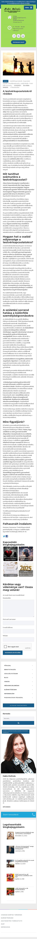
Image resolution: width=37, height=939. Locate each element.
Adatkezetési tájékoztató (11, 921)
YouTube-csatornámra (20, 517)
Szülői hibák (24, 83)
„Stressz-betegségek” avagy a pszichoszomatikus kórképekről (24, 848)
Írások (5, 81)
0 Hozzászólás (14, 87)
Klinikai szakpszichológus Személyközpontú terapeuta (15, 731)
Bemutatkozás (10, 669)
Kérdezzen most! (18, 42)
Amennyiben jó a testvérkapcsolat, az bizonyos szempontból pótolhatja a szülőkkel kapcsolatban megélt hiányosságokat (18, 288)
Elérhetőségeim (10, 689)
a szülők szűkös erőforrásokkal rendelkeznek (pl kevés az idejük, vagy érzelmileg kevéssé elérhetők (16, 163)
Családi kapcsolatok (16, 81)
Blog (6, 677)
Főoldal (7, 665)
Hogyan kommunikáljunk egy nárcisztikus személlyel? (24, 833)
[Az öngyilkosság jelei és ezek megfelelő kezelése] (11, 865)
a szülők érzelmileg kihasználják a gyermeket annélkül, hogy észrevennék (17, 460)
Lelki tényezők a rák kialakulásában (21, 889)
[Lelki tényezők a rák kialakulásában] (11, 893)
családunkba (21, 101)
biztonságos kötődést (10, 272)
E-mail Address (8, 627)
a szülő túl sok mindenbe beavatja (19, 474)
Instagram (16, 515)
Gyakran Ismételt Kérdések (11, 915)
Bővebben (6, 807)
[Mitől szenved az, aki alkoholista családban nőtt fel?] (11, 879)
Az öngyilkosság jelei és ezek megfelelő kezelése (24, 861)
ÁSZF (3, 924)
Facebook (7, 515)
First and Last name (9, 619)
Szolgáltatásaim (11, 673)
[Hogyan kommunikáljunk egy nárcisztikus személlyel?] (11, 837)
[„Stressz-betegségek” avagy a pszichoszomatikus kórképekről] (11, 851)
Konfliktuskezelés (14, 83)
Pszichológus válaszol (13, 697)
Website (5, 636)
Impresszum (5, 927)
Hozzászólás (7, 598)
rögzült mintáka (21, 120)
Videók (7, 681)
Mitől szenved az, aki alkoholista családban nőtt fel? (23, 876)
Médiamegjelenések (11, 685)
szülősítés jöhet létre (16, 159)
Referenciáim (9, 693)
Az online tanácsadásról (18, 705)
